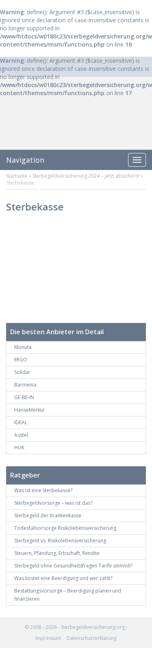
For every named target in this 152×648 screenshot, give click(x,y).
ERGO (20, 359)
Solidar (22, 372)
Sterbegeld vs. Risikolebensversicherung (60, 540)
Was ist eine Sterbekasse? (43, 490)
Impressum (48, 638)
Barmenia (25, 384)
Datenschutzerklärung (91, 638)
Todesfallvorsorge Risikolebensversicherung (65, 528)
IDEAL (20, 422)
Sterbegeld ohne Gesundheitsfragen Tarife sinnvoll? (73, 565)
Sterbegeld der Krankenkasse (47, 515)
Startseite (17, 175)
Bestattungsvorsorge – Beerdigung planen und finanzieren (67, 594)
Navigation (25, 160)
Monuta (23, 347)
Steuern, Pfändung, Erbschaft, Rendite (57, 553)
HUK (19, 447)
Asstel (21, 434)
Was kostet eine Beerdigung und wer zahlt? (63, 578)
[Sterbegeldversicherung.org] (76, 129)
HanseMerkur (29, 409)
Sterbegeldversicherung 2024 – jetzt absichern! (85, 175)
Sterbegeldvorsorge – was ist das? (53, 502)
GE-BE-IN (24, 397)
